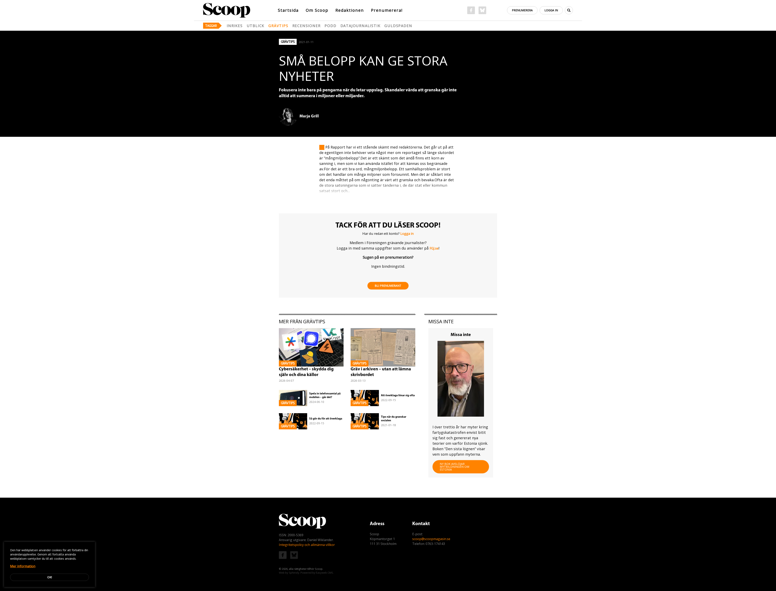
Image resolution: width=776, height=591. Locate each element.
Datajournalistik (361, 25)
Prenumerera (522, 10)
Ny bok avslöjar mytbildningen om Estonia (454, 466)
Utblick (256, 25)
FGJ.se (434, 248)
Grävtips (278, 25)
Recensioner (306, 25)
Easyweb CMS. (325, 572)
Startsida (288, 10)
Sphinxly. (294, 572)
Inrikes (235, 25)
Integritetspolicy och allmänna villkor (307, 545)
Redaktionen (349, 10)
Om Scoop (317, 10)
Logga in (551, 10)
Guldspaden (398, 25)
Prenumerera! (387, 10)
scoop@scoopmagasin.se (431, 539)
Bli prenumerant (388, 286)
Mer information (22, 566)
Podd (330, 25)
